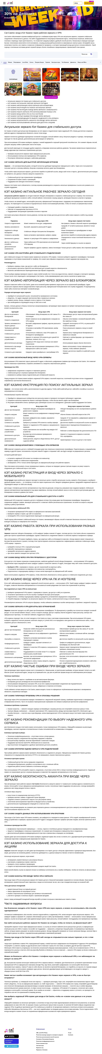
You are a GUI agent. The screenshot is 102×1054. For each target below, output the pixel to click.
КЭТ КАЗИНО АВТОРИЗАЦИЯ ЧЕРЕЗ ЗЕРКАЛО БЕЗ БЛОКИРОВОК (30, 105)
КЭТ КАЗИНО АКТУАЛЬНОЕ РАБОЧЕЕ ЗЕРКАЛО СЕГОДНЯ (28, 103)
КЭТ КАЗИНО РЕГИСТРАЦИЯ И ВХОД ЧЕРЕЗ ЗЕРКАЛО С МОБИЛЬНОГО (32, 110)
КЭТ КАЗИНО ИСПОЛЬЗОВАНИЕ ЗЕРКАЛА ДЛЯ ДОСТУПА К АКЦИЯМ (31, 122)
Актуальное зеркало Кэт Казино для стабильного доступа (27, 101)
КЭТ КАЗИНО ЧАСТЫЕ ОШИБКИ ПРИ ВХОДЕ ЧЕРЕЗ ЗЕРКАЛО (29, 116)
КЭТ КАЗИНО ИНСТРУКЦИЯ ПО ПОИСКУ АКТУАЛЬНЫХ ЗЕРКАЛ (29, 107)
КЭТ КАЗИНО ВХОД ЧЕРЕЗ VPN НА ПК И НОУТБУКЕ (25, 114)
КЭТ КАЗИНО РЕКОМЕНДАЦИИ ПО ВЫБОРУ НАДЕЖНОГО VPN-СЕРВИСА (33, 118)
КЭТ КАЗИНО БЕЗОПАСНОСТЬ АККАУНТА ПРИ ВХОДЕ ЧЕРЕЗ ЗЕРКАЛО (32, 120)
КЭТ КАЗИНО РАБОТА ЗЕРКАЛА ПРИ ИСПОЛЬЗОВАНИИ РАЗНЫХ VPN (32, 112)
